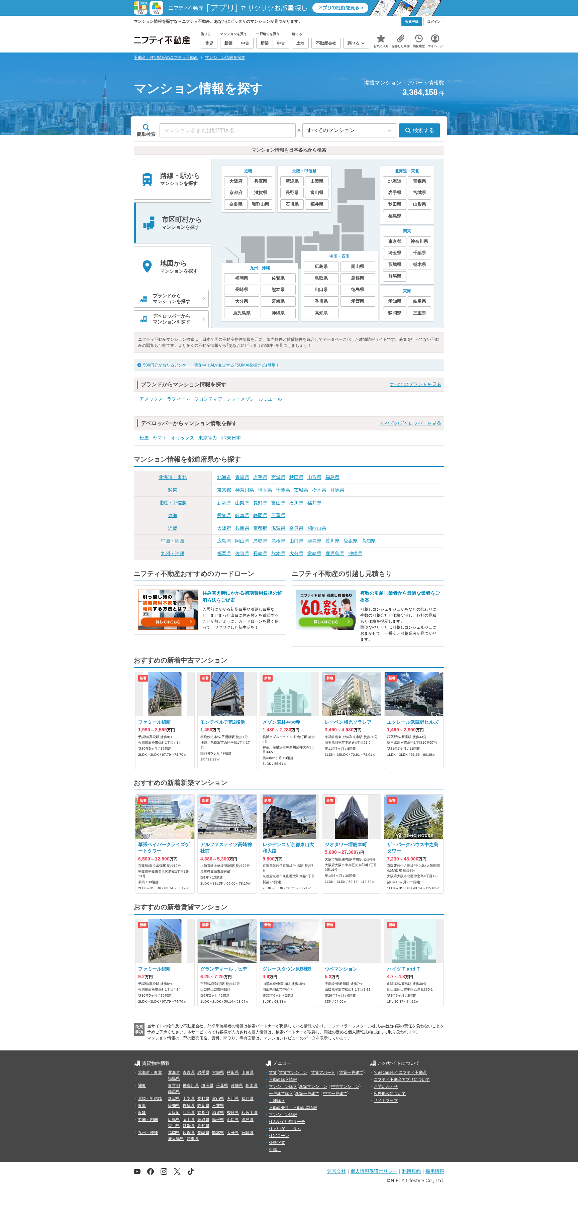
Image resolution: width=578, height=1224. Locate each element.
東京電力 (207, 437)
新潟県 (224, 502)
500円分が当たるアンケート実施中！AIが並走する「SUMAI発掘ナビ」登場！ (211, 365)
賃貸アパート (323, 1072)
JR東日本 (231, 437)
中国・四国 (172, 540)
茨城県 (301, 490)
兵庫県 (242, 528)
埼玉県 (265, 490)
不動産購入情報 (283, 1079)
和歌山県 (316, 528)
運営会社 (336, 1171)
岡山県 (242, 540)
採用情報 (434, 1171)
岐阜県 (242, 515)
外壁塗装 (277, 1142)
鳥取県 (260, 540)
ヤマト (160, 437)
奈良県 (296, 528)
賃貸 (273, 1072)
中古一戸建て (335, 1093)
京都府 (260, 528)
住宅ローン (279, 1135)
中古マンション (345, 1086)
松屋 (144, 437)
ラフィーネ (178, 399)
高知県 (369, 540)
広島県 (224, 540)
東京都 (224, 490)
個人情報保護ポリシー (374, 1171)
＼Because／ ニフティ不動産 (400, 1072)
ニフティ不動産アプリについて (402, 1079)
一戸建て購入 (281, 1093)
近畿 (172, 528)
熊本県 (278, 553)
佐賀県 (242, 553)
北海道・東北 (173, 477)
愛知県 (224, 515)
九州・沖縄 (172, 553)
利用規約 (411, 1171)
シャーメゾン (240, 399)
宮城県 (278, 477)
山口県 (296, 540)
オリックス (182, 437)
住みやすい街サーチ (287, 1121)
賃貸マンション (293, 1072)
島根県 (278, 540)
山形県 (314, 477)
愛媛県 (351, 540)
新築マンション (313, 1086)
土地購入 (277, 1100)
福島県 (332, 477)
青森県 (242, 477)
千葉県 (283, 490)
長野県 (260, 502)
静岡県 (260, 515)
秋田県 (296, 477)
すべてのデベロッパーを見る (410, 423)
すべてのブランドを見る (415, 384)
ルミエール (270, 399)
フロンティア (208, 399)
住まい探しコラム (285, 1128)
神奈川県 (244, 490)
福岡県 (224, 553)
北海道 (224, 477)
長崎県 (260, 553)
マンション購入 (283, 1086)
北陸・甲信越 (173, 502)
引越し (275, 1149)
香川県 (332, 540)
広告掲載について (390, 1093)
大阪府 (224, 528)
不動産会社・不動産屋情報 (293, 1107)
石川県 (296, 502)
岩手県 (260, 477)
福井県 (314, 502)
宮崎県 (314, 553)
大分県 (296, 553)
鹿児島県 (334, 553)
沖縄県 (355, 553)
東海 (172, 515)
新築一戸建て (307, 1093)
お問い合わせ (386, 1086)
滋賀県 (278, 528)
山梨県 (242, 502)
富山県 (278, 502)
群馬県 (337, 490)
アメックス (151, 399)
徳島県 (314, 540)
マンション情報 (283, 1114)
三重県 (278, 515)
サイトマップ (386, 1100)
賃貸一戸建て (351, 1072)
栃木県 (319, 490)
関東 (172, 490)
